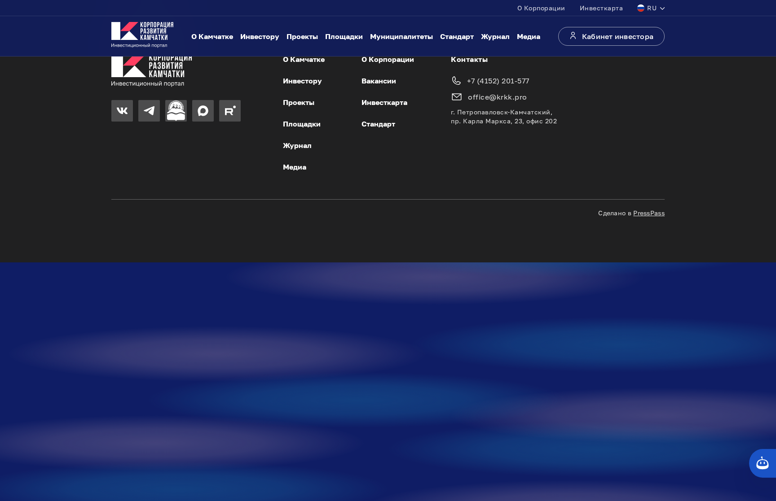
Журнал (495, 36)
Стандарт (457, 36)
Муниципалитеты (401, 36)
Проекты (302, 36)
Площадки (344, 36)
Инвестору (259, 36)
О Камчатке (212, 36)
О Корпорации (541, 8)
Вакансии (379, 80)
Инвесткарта (601, 8)
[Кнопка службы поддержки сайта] (762, 463)
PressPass (649, 213)
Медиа (528, 36)
